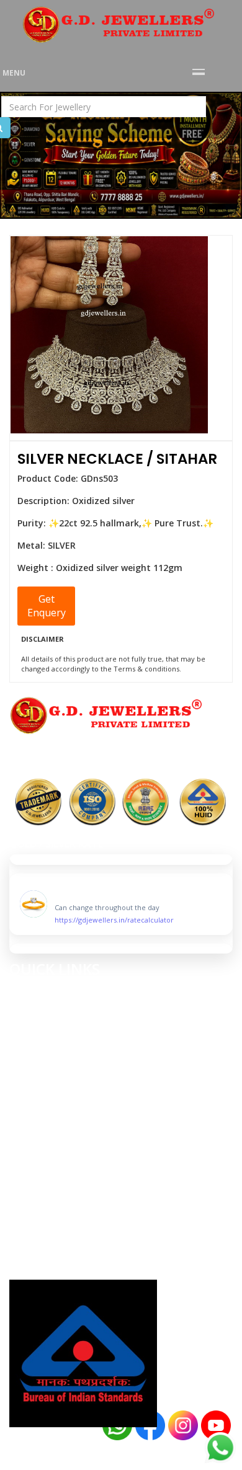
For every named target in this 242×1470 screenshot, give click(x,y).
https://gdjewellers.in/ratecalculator (114, 917)
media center (41, 1029)
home (22, 992)
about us (31, 1005)
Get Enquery (46, 606)
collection (36, 1017)
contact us (37, 1042)
